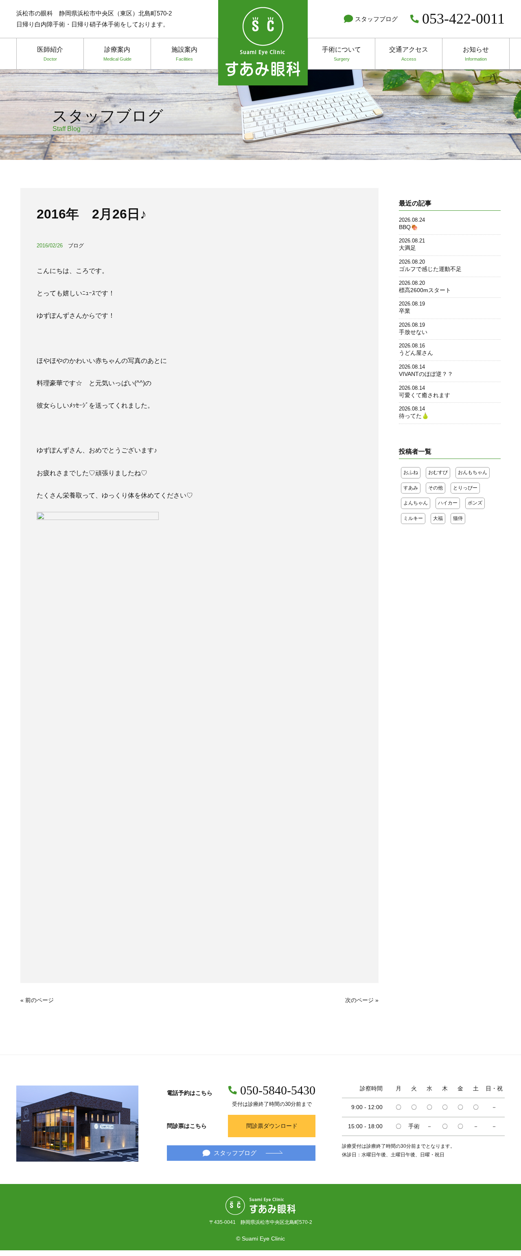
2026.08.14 (412, 367)
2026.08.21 (412, 241)
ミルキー (413, 518)
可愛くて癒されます (424, 395)
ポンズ (475, 503)
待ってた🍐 (414, 416)
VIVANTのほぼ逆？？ (426, 374)
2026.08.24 (412, 220)
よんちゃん (415, 503)
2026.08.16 (412, 346)
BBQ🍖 (408, 227)
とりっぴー (465, 488)
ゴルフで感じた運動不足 (430, 269)
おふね (410, 472)
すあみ (410, 488)
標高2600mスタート (425, 290)
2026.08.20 (412, 262)
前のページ (39, 1000)
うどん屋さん (416, 352)
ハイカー (448, 503)
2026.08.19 (412, 304)
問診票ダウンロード (272, 1126)
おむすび (438, 472)
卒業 (404, 311)
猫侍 (458, 518)
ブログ (76, 245)
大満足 (407, 248)
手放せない (413, 332)
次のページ (359, 1000)
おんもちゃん (472, 472)
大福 (438, 518)
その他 (435, 488)
